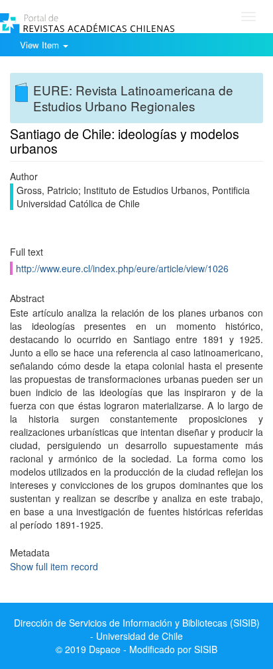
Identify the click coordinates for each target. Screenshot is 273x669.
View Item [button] (41, 44)
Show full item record (54, 566)
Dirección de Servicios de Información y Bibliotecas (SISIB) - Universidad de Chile (137, 629)
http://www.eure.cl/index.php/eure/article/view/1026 (122, 268)
